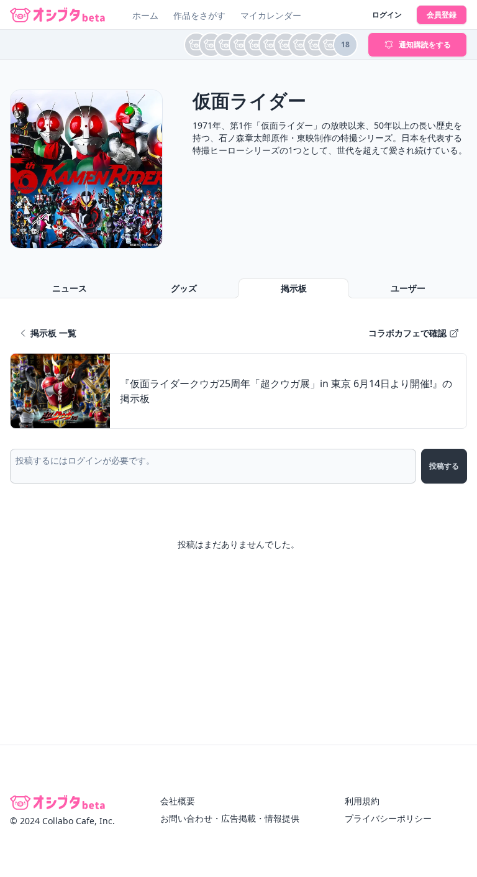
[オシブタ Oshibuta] (57, 14)
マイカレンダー (270, 15)
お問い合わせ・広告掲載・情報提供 (229, 818)
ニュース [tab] (69, 288)
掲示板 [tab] (294, 288)
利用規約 (362, 801)
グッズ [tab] (184, 288)
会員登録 (442, 14)
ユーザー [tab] (408, 288)
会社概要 (177, 801)
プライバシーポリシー (388, 818)
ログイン (387, 14)
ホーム (145, 15)
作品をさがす (199, 15)
